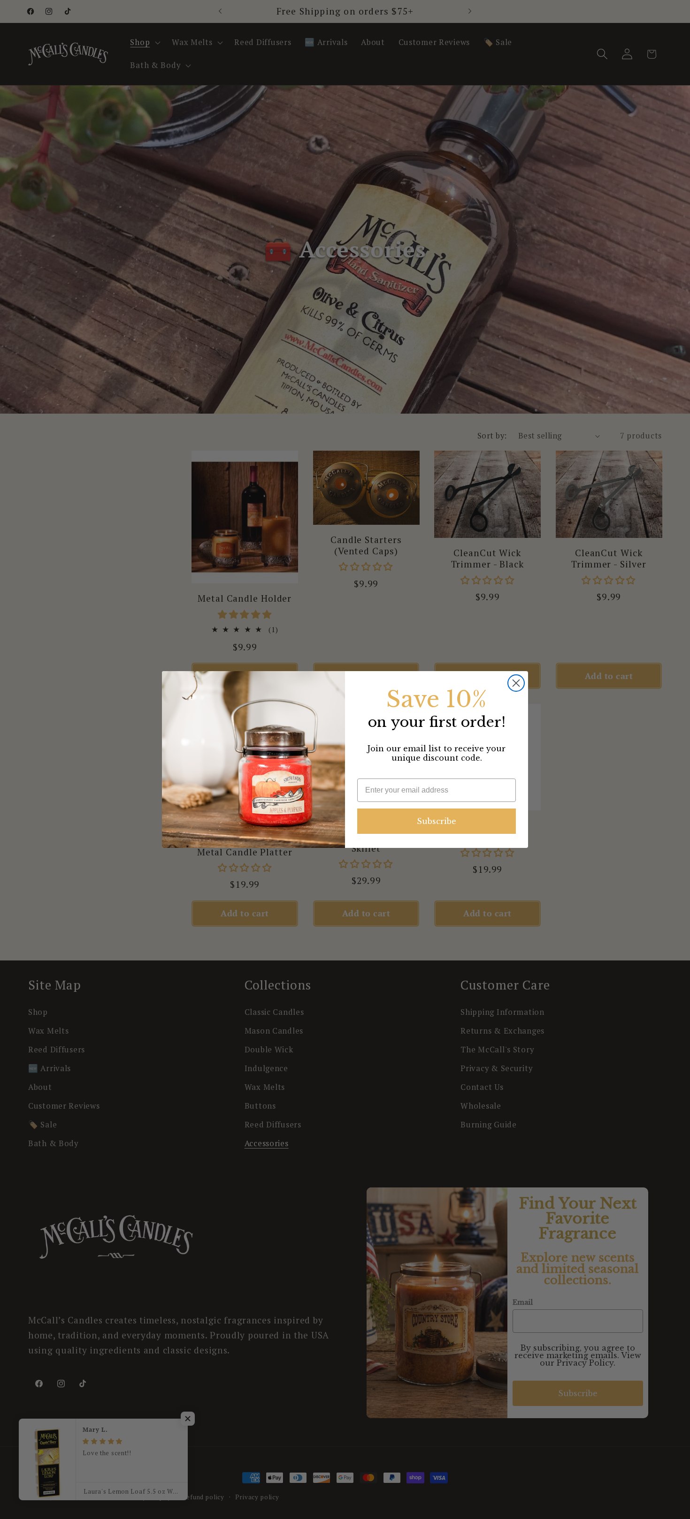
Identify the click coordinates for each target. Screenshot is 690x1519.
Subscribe (436, 821)
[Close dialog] (516, 683)
